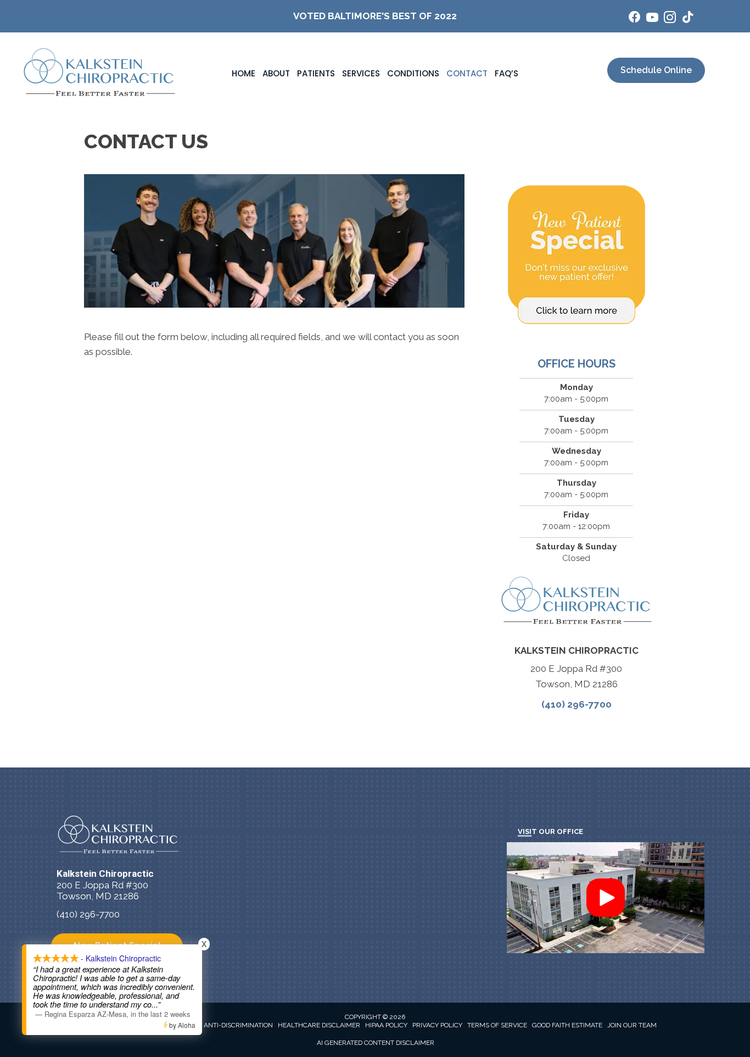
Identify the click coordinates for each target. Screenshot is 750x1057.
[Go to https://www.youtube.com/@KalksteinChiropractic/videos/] (652, 19)
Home (243, 73)
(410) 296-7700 (576, 704)
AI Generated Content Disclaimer (375, 1043)
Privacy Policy (437, 1025)
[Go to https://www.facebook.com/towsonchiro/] (635, 18)
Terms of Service (497, 1025)
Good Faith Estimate (567, 1025)
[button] (605, 897)
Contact (467, 73)
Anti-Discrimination (238, 1025)
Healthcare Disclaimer (319, 1025)
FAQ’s (506, 73)
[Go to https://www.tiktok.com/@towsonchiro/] (687, 18)
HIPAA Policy (386, 1025)
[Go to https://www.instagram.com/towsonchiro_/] (670, 19)
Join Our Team (632, 1025)
